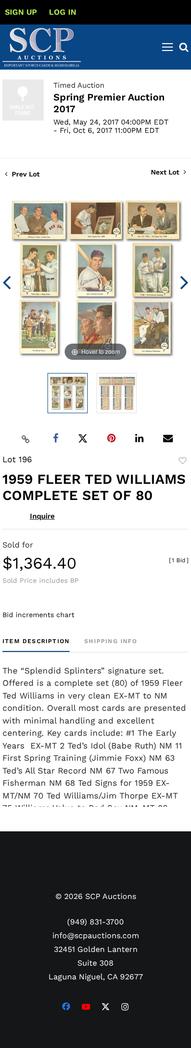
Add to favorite (183, 460)
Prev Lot (25, 174)
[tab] (36, 645)
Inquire (42, 516)
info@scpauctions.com (95, 935)
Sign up (21, 12)
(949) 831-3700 (95, 921)
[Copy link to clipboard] (26, 439)
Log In (62, 12)
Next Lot (166, 172)
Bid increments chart (38, 615)
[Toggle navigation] (167, 47)
